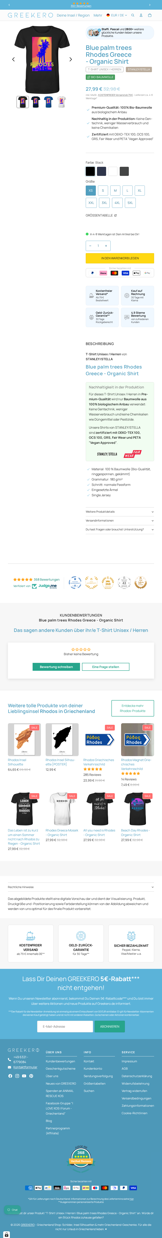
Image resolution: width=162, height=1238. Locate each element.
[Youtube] (24, 1076)
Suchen (89, 1091)
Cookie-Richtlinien (134, 1113)
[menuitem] (98, 15)
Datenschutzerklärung (137, 1076)
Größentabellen (94, 1083)
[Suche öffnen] (132, 15)
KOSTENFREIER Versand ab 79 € (115, 95)
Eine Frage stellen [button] (105, 667)
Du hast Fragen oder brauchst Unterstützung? (115, 529)
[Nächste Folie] (149, 5)
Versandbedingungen (136, 1098)
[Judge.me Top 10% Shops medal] (140, 582)
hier (132, 1199)
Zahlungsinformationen (138, 1106)
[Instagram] (17, 1076)
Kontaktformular (25, 1067)
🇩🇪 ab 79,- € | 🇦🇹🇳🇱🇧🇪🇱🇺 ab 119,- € (81, 5)
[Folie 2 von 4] (35, 102)
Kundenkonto (93, 1068)
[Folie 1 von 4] (22, 102)
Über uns (52, 1076)
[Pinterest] (31, 1076)
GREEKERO (28, 1225)
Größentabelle (99, 215)
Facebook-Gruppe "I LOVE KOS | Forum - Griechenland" (59, 1108)
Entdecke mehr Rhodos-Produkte (132, 708)
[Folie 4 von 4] (61, 102)
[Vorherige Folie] (9, 5)
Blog (49, 1121)
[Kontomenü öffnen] (141, 15)
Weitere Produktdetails (100, 511)
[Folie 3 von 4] (48, 102)
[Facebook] (10, 1076)
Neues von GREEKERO (61, 1083)
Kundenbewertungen (60, 1061)
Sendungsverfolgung (98, 1076)
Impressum (129, 1061)
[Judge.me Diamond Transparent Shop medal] (75, 582)
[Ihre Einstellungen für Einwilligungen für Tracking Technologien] (6, 1234)
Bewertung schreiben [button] (56, 667)
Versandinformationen (100, 520)
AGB (125, 1068)
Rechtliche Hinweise (21, 887)
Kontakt (89, 1061)
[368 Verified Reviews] (81, 1175)
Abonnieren (109, 1026)
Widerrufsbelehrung (135, 1083)
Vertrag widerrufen (134, 1091)
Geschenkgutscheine (60, 1068)
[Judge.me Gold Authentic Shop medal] (91, 582)
